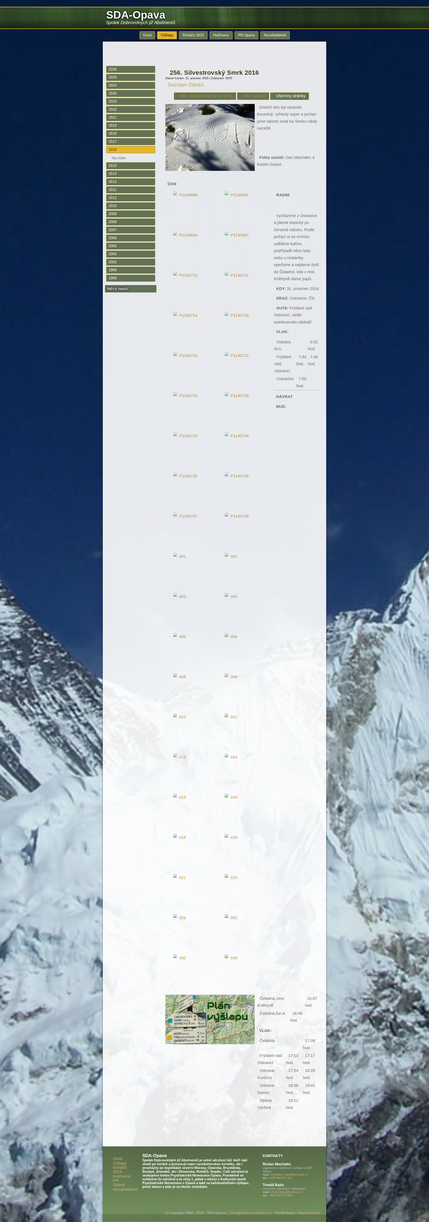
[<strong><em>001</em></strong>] (180, 556)
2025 (113, 77)
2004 (113, 254)
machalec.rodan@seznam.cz (289, 1174)
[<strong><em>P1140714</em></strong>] (186, 315)
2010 (113, 206)
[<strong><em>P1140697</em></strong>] (238, 235)
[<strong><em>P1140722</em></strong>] (238, 355)
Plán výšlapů (119, 157)
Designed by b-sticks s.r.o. (251, 1213)
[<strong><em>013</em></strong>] (180, 757)
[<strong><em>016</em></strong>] (232, 797)
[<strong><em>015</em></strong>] (180, 797)
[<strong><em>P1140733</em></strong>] (186, 436)
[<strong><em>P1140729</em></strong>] (238, 396)
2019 (113, 125)
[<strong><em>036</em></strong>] (232, 958)
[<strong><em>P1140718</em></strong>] (238, 315)
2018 (113, 133)
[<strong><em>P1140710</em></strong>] (186, 275)
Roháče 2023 (193, 35)
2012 (113, 198)
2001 (113, 262)
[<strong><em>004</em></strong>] (232, 596)
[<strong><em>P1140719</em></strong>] (186, 355)
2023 (113, 101)
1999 (113, 270)
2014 (113, 174)
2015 (113, 166)
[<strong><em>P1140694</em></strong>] (186, 235)
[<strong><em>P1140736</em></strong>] (238, 476)
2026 (113, 69)
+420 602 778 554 (280, 1195)
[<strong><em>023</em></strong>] (232, 877)
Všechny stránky (290, 96)
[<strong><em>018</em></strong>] (180, 837)
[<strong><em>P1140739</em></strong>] (238, 516)
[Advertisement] (211, 52)
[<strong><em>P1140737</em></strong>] (186, 516)
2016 (113, 149)
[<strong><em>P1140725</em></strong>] (186, 396)
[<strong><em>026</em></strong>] (180, 917)
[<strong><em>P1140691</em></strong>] (238, 195)
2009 (113, 214)
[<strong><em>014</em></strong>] (232, 757)
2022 (113, 109)
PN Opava (246, 35)
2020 (113, 93)
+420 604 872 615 (280, 1178)
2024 (113, 85)
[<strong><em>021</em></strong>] (180, 877)
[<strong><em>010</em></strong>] (180, 717)
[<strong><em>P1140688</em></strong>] (186, 195)
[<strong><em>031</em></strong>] (232, 917)
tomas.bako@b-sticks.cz (287, 1192)
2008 (113, 222)
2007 (113, 230)
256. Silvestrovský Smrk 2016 (214, 72)
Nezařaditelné (275, 35)
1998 (113, 278)
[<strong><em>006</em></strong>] (232, 636)
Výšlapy (167, 35)
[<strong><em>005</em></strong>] (180, 636)
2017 (113, 141)
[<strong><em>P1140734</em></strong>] (238, 436)
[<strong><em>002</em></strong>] (232, 556)
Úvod (147, 35)
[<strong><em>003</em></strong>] (180, 596)
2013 (113, 182)
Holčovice (221, 35)
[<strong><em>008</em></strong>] (180, 677)
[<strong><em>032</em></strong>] (180, 958)
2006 (113, 238)
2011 (112, 190)
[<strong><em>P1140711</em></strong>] (238, 275)
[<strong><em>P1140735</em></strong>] (186, 476)
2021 (113, 117)
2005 (113, 246)
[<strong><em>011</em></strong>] (232, 717)
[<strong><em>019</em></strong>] (232, 837)
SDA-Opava (135, 15)
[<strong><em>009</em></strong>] (232, 677)
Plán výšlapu (254, 96)
